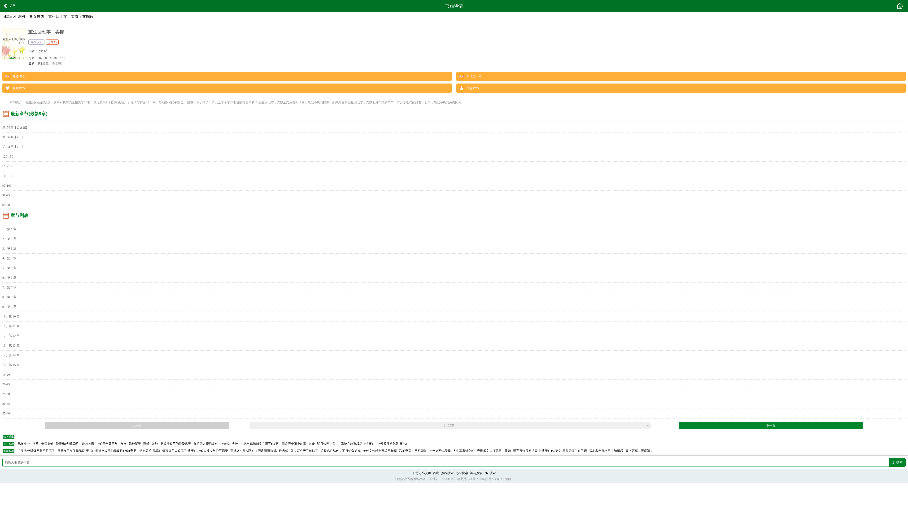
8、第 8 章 (9, 297)
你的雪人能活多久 (205, 443)
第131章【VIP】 (13, 147)
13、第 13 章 (11, 345)
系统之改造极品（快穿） (358, 443)
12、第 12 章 (11, 336)
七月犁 (42, 51)
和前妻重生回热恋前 (413, 451)
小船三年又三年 (107, 443)
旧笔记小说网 (13, 16)
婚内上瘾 (88, 443)
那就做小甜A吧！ (242, 451)
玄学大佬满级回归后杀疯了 (36, 451)
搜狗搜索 (447, 473)
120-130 (7, 156)
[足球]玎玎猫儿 (266, 451)
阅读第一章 (474, 76)
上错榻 (225, 443)
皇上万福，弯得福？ (639, 451)
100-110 (7, 176)
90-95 (6, 195)
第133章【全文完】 (51, 63)
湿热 (36, 443)
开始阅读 (19, 76)
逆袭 (312, 443)
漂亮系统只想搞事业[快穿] (531, 451)
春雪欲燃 (47, 443)
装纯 (155, 443)
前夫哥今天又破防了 (304, 451)
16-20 (6, 374)
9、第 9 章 (9, 306)
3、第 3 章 (9, 248)
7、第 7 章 (9, 287)
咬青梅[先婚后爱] (67, 443)
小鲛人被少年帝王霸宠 (212, 451)
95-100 (7, 185)
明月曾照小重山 (328, 443)
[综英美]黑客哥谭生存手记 (569, 451)
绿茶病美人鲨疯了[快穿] (178, 451)
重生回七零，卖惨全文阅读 (71, 16)
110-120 (7, 166)
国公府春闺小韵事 (294, 443)
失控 (235, 443)
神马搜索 (476, 473)
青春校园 (36, 16)
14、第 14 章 (11, 355)
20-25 (6, 384)
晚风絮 (283, 451)
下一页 (770, 425)
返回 (12, 6)
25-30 (6, 394)
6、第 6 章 (9, 277)
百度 (436, 473)
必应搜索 (462, 473)
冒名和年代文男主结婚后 (606, 451)
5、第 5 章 (9, 268)
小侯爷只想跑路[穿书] (392, 443)
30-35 (6, 403)
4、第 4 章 (9, 258)
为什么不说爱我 (440, 451)
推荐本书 (473, 88)
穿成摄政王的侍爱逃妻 (175, 443)
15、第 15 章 (11, 365)
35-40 (6, 413)
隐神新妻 (135, 443)
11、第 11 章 (11, 326)
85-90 (6, 205)
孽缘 (146, 443)
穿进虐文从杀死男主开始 (494, 451)
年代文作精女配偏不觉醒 (380, 451)
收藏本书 (19, 88)
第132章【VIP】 (13, 137)
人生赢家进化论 (464, 451)
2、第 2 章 (9, 239)
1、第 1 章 (9, 229)
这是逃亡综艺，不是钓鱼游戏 (341, 451)
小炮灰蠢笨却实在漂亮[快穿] (259, 443)
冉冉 (123, 443)
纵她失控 (24, 443)
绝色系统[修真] (150, 451)
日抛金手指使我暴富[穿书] (75, 451)
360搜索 (490, 473)
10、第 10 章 (11, 316)
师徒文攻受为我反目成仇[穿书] (116, 451)
